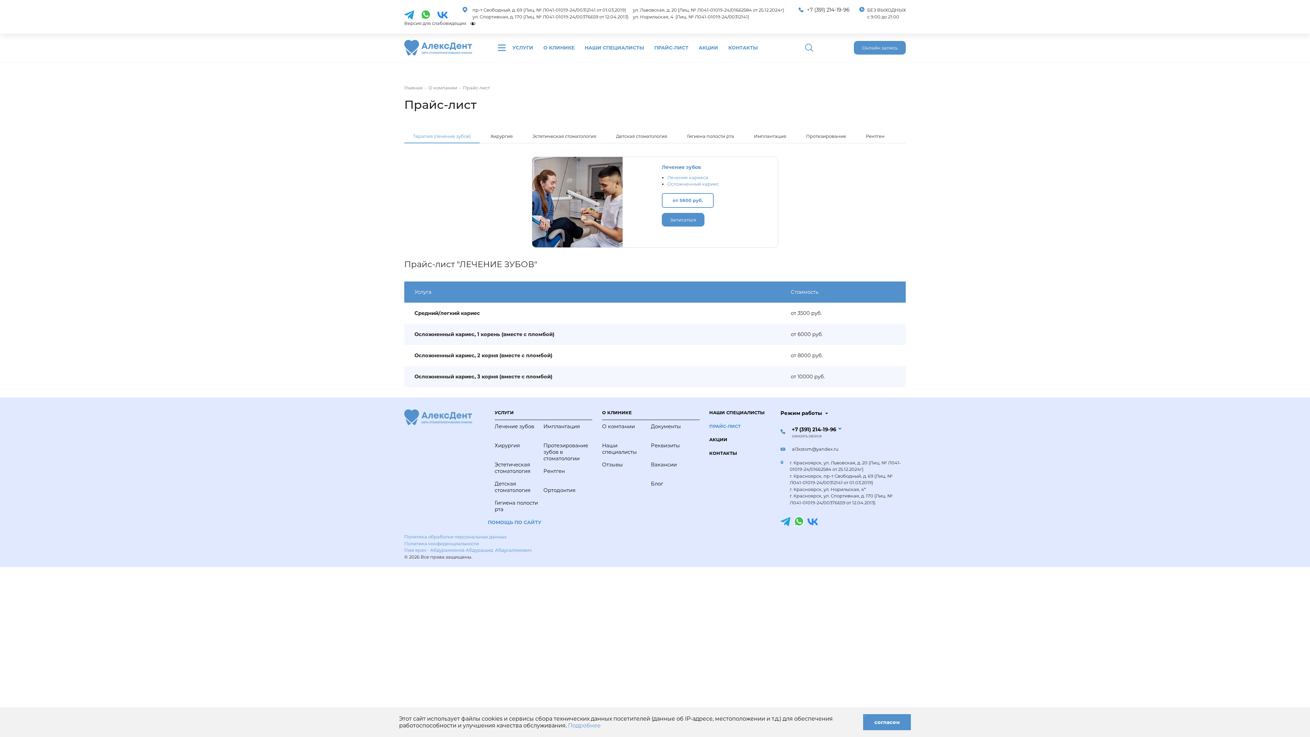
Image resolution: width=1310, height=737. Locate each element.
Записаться (683, 219)
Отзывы (612, 465)
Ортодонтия (559, 490)
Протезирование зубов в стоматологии (565, 452)
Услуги (522, 48)
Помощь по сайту (514, 522)
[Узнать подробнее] (409, 14)
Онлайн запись (880, 47)
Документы (666, 426)
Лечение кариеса (687, 177)
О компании (618, 426)
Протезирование (826, 136)
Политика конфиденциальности (441, 543)
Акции (708, 48)
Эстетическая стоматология (564, 136)
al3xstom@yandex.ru (815, 449)
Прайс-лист (671, 48)
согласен (887, 722)
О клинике (558, 48)
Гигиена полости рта (710, 136)
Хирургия (502, 136)
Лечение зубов (681, 167)
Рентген (875, 136)
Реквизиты (665, 446)
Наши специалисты (614, 48)
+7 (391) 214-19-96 (828, 10)
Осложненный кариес (693, 184)
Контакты (743, 48)
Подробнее (584, 725)
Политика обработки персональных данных (455, 536)
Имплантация (770, 136)
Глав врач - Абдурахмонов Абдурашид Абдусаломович (468, 550)
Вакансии (664, 465)
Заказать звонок (807, 436)
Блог (657, 484)
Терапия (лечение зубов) (442, 136)
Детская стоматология (641, 136)
